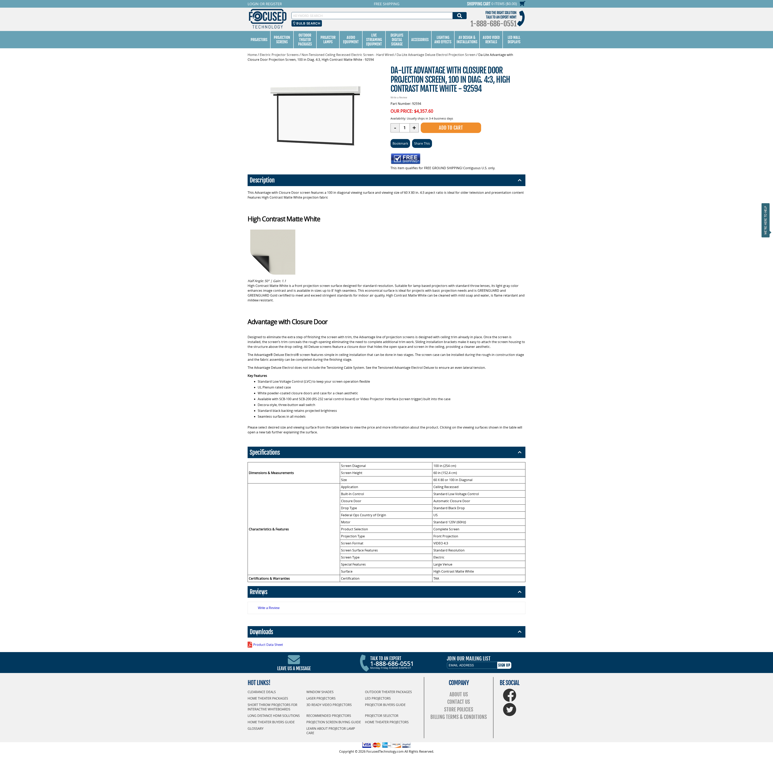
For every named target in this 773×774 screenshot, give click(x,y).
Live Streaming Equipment (374, 39)
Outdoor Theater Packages (305, 39)
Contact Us (458, 702)
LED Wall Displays (514, 39)
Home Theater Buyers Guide (271, 722)
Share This (422, 143)
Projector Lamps (328, 39)
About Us (459, 694)
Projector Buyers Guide (385, 705)
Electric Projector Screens (279, 55)
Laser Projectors (321, 698)
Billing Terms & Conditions (458, 717)
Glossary (256, 728)
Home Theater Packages (268, 698)
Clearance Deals (262, 692)
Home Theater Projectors (387, 722)
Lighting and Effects (442, 39)
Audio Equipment (351, 39)
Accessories (420, 39)
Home (252, 55)
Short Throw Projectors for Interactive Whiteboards (272, 707)
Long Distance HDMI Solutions (274, 715)
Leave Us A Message (294, 668)
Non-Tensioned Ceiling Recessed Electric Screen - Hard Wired (348, 55)
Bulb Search (308, 23)
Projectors (259, 39)
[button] (767, 220)
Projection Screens (282, 39)
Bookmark (400, 143)
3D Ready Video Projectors (329, 705)
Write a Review (399, 97)
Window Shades (320, 692)
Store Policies (458, 709)
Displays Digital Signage (397, 39)
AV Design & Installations (467, 39)
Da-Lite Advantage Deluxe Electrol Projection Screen (436, 55)
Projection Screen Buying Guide (333, 722)
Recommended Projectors (328, 715)
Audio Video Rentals (491, 39)
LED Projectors (378, 698)
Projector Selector (381, 715)
